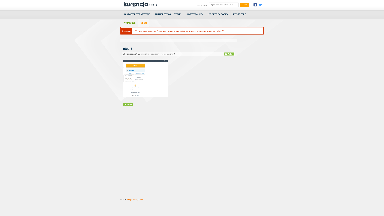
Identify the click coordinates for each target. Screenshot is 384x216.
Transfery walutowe (168, 14)
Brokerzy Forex (218, 14)
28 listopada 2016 (131, 54)
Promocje (129, 23)
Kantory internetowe (136, 14)
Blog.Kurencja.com (135, 199)
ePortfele (239, 14)
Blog (144, 23)
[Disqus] (178, 151)
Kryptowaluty (194, 14)
